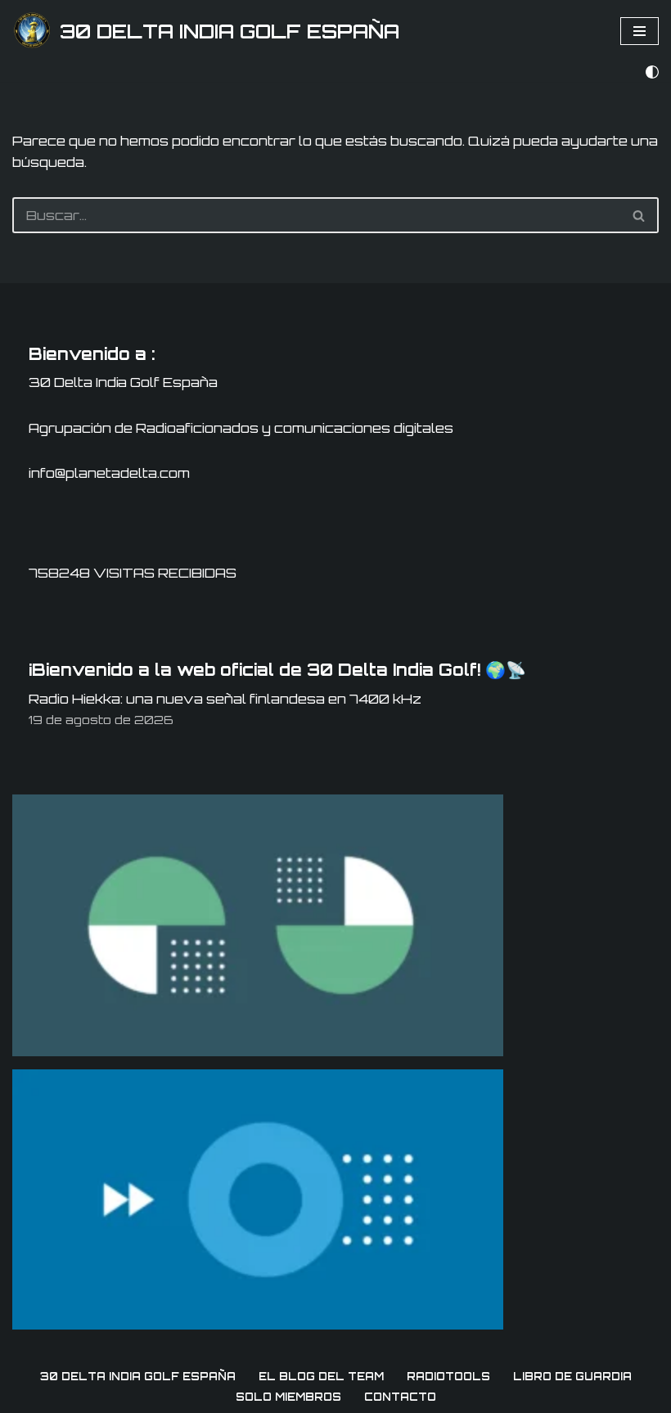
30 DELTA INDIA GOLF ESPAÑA (138, 1376)
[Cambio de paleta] (652, 72)
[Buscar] (639, 215)
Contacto (400, 1396)
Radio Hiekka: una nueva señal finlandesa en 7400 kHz (225, 699)
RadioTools (448, 1376)
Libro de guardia (572, 1376)
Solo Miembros (288, 1396)
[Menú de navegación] (639, 31)
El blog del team (321, 1376)
